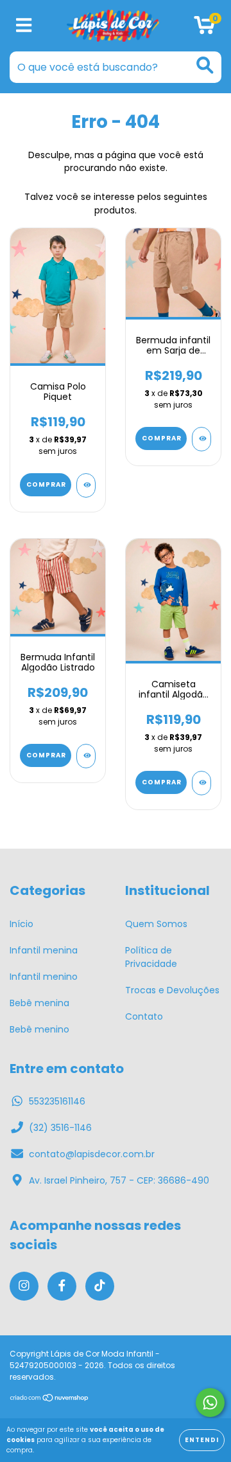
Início (21, 923)
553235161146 (57, 1101)
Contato (144, 1016)
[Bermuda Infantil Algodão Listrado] (86, 756)
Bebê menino (39, 1029)
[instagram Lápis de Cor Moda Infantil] (24, 1286)
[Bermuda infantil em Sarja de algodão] (201, 439)
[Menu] (24, 26)
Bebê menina (39, 1003)
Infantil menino (44, 976)
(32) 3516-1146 (60, 1127)
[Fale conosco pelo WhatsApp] (210, 1402)
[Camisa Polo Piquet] (86, 485)
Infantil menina (44, 950)
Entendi (202, 1440)
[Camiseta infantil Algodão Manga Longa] (201, 783)
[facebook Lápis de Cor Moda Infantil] (61, 1286)
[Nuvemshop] (50, 1399)
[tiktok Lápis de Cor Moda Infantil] (99, 1286)
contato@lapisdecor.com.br (92, 1154)
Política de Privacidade (151, 957)
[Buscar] (205, 65)
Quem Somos (156, 923)
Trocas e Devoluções (172, 990)
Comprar (46, 484)
